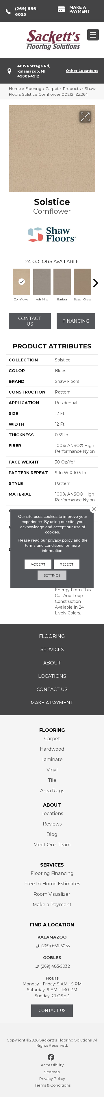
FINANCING (76, 321)
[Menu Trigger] (93, 34)
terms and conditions (44, 545)
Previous (8, 280)
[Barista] (62, 281)
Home (15, 88)
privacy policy (60, 540)
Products (72, 88)
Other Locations (82, 71)
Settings (52, 575)
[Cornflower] (22, 281)
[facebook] (51, 1057)
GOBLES (52, 957)
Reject (66, 564)
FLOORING (52, 730)
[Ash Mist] (42, 281)
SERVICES (52, 865)
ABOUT (52, 805)
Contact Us (29, 321)
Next (95, 280)
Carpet (52, 88)
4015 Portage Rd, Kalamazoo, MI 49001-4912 (33, 71)
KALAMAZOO (52, 937)
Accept (38, 564)
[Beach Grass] (82, 281)
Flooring (33, 88)
